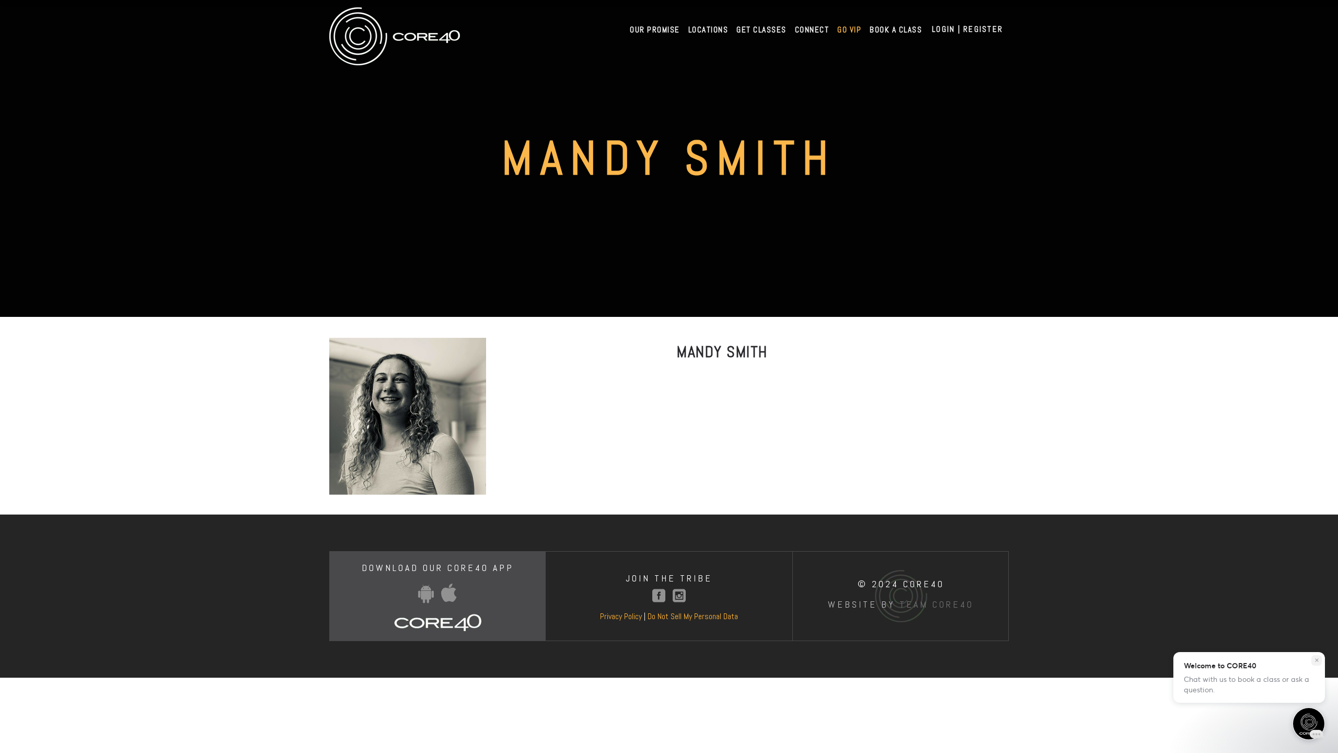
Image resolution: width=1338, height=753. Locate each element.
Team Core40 (936, 604)
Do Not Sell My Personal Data (693, 616)
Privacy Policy (621, 616)
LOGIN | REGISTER (967, 29)
